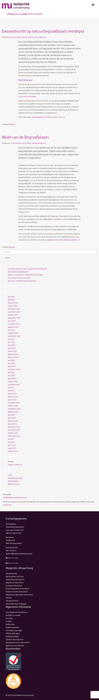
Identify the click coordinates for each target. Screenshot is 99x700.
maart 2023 (12, 351)
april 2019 (12, 366)
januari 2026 (12, 306)
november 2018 (14, 369)
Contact (9, 621)
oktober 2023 (13, 333)
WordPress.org (13, 484)
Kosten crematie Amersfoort (17, 592)
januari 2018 (12, 381)
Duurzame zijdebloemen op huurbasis (22, 281)
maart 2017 (12, 394)
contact (6, 505)
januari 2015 (12, 451)
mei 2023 (11, 345)
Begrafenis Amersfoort (14, 583)
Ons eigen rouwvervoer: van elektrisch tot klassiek (27, 269)
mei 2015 (11, 442)
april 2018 (12, 378)
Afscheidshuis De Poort (15, 576)
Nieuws (12, 124)
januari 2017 (12, 400)
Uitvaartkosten (11, 573)
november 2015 (14, 430)
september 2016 (14, 409)
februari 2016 (13, 421)
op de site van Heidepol (27, 96)
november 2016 (14, 403)
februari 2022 (13, 357)
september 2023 (14, 336)
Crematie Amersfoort (14, 586)
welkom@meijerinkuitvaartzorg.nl (19, 554)
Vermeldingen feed (15, 478)
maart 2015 (12, 448)
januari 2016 (12, 424)
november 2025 (14, 312)
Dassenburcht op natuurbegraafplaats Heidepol (43, 31)
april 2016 (12, 418)
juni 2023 (11, 342)
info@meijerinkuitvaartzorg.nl (14, 498)
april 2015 (12, 445)
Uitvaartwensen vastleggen (16, 604)
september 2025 (14, 318)
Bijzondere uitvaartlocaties (18, 272)
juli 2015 (11, 439)
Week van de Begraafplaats (25, 137)
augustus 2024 (13, 327)
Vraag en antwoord (15, 465)
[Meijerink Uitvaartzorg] (20, 7)
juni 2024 (11, 330)
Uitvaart (9, 598)
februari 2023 (13, 354)
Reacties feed (13, 481)
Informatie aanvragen (14, 630)
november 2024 (14, 324)
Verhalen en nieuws (13, 615)
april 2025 (12, 321)
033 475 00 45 (59, 117)
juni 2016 (11, 415)
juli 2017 (11, 388)
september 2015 (14, 436)
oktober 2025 (13, 315)
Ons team (9, 618)
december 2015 (14, 427)
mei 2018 (11, 375)
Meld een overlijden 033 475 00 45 (25, 14)
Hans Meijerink (40, 37)
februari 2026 (13, 303)
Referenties (10, 624)
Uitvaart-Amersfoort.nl (14, 639)
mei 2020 (11, 363)
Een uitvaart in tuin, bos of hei (19, 278)
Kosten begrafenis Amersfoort (17, 589)
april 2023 (12, 348)
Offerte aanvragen (13, 633)
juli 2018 (11, 372)
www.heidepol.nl (38, 117)
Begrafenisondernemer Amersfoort (19, 595)
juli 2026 (11, 297)
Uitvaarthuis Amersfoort (15, 580)
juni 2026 (11, 300)
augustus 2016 (13, 412)
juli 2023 (11, 339)
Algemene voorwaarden (15, 646)
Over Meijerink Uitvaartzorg (16, 612)
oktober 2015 (13, 433)
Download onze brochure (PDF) (18, 642)
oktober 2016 (13, 406)
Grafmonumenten (12, 627)
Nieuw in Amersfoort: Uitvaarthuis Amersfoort (25, 275)
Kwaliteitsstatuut (12, 636)
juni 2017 (11, 391)
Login (10, 475)
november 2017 (14, 384)
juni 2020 (11, 360)
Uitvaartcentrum (12, 601)
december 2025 (14, 309)
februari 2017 (13, 397)
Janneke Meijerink (38, 143)
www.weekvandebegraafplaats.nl (67, 240)
